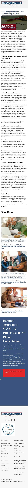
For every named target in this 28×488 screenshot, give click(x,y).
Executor (22, 276)
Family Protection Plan (11, 240)
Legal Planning (21, 240)
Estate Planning (16, 276)
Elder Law (23, 274)
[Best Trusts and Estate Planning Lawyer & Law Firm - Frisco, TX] (11, 6)
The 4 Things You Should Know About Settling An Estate (12, 13)
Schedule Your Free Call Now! (14, 371)
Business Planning (5, 468)
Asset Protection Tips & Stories (17, 273)
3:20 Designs (10, 479)
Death (13, 274)
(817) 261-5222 (17, 450)
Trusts (18, 280)
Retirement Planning (9, 241)
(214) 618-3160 (4, 453)
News (2, 241)
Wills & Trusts (4, 460)
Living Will (15, 278)
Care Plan (9, 274)
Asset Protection (5, 239)
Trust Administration (20, 241)
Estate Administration (15, 239)
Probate (3, 465)
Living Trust (9, 278)
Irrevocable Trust (11, 277)
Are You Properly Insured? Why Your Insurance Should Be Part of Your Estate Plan (13, 246)
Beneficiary (4, 274)
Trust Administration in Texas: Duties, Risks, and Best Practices (12, 311)
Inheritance (4, 277)
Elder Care (18, 274)
